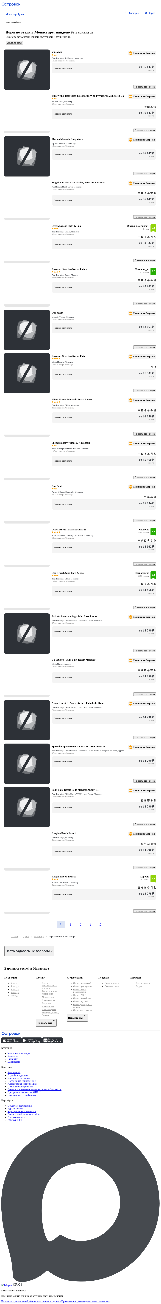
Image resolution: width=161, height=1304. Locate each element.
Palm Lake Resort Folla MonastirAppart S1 (75, 789)
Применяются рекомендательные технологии (85, 1301)
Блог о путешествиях (19, 1078)
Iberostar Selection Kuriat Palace (69, 269)
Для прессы (14, 1061)
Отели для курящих (82, 1010)
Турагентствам (15, 1108)
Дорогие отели (112, 983)
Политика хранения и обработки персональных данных (31, 1301)
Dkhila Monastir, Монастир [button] (62, 362)
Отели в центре (143, 983)
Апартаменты (48, 1000)
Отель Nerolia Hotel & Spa (66, 226)
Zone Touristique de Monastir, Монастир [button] (67, 58)
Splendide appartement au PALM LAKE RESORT (79, 746)
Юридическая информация (22, 1083)
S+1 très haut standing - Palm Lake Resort (74, 616)
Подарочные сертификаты (22, 1095)
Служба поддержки (18, 1075)
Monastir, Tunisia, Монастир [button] (63, 317)
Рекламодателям (16, 1117)
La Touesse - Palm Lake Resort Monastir (73, 659)
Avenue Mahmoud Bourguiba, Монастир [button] (67, 492)
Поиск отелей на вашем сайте (23, 1114)
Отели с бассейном (82, 998)
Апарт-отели (48, 1006)
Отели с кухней (80, 1001)
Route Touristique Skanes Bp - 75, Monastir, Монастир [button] (72, 535)
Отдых (139, 986)
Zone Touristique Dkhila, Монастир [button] (65, 405)
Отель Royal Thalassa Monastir (69, 529)
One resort (57, 312)
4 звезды (15, 986)
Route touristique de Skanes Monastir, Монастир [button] (70, 449)
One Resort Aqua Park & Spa (68, 573)
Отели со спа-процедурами (79, 990)
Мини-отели (48, 997)
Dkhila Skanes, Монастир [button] (61, 664)
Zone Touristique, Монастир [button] (62, 837)
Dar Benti (57, 486)
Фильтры (133, 13)
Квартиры (46, 1003)
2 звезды (15, 992)
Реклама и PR (15, 1120)
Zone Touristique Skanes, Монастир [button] (65, 232)
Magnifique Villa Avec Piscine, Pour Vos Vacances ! (79, 182)
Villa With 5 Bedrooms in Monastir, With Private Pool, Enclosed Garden (89, 95)
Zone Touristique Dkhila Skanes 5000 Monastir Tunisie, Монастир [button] (77, 621)
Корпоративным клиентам (22, 1111)
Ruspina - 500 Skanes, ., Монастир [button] (65, 882)
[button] (15, 17)
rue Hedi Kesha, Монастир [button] (62, 102)
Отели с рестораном (82, 986)
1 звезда (14, 996)
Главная (14, 936)
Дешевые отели (112, 986)
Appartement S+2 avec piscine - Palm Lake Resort (78, 703)
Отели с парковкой (82, 983)
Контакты (13, 1056)
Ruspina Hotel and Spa (64, 876)
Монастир (39, 936)
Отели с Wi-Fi (79, 995)
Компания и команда (19, 1053)
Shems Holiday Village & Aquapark (71, 442)
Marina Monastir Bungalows (67, 139)
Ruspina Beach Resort (64, 833)
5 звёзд (14, 983)
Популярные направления (22, 1081)
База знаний (14, 1072)
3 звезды (15, 989)
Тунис (26, 936)
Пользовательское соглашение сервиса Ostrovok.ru (34, 1089)
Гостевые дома (49, 1009)
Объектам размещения (20, 1105)
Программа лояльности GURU (24, 1092)
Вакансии (13, 1059)
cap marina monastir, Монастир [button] (63, 143)
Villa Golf (57, 52)
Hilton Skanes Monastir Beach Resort (72, 399)
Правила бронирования (20, 1086)
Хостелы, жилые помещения (49, 992)
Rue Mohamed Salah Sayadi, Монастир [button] (67, 187)
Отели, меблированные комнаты (49, 985)
